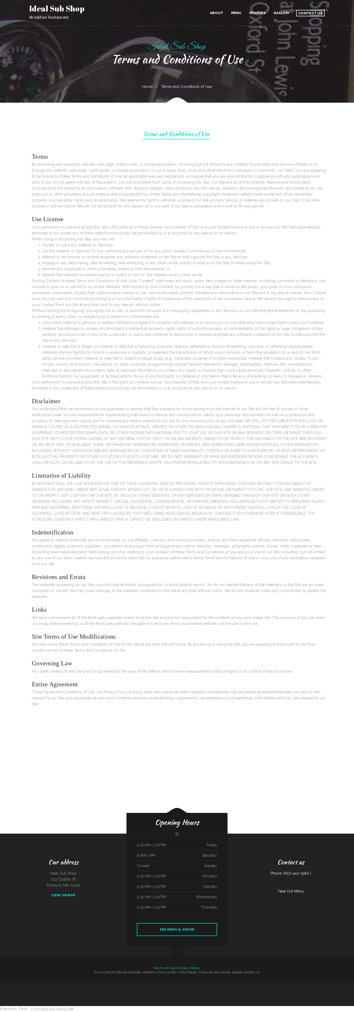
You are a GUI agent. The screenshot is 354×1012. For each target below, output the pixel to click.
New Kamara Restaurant (241, 986)
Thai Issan (128, 986)
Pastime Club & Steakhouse (286, 986)
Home (147, 87)
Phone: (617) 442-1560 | (291, 873)
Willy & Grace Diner (249, 986)
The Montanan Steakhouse (313, 986)
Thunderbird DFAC (277, 986)
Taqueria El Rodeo (90, 986)
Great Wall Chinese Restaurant (329, 986)
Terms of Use (164, 968)
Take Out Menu (291, 891)
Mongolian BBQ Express (168, 986)
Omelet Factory (100, 986)
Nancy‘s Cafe (124, 986)
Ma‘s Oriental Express (204, 992)
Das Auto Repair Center (134, 986)
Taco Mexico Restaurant (111, 986)
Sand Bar (184, 986)
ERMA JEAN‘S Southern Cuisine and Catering (301, 986)
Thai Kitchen (29, 986)
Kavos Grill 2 (255, 986)
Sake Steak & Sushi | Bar (4, 986)
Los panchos (226, 986)
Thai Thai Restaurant (19, 986)
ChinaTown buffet (320, 986)
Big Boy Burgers (186, 992)
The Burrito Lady (337, 986)
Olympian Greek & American (345, 986)
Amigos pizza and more (232, 986)
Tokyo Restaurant (179, 986)
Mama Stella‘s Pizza (203, 986)
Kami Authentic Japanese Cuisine (82, 986)
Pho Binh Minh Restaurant (36, 986)
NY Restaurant (217, 992)
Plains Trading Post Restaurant (218, 986)
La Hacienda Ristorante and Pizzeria (52, 986)
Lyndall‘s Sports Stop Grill (145, 992)
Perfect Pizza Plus (210, 986)
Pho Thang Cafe (118, 986)
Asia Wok (174, 986)
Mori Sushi (95, 986)
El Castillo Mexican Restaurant (71, 986)
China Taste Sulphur (152, 986)
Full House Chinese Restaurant (195, 992)
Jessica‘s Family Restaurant (155, 992)
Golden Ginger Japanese (62, 986)
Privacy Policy (189, 968)
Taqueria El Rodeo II (12, 986)
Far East (105, 986)
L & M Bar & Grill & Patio (160, 986)
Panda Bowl (260, 986)
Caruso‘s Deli (169, 992)
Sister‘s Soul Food (265, 986)
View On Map (63, 895)
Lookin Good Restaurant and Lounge (177, 992)
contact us (252, 972)
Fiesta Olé (292, 986)
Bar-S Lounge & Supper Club (143, 986)
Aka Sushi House (211, 992)
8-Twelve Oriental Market (195, 986)
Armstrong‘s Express (163, 992)
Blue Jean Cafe (43, 986)
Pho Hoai (188, 986)
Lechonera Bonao (271, 986)
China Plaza (24, 986)
